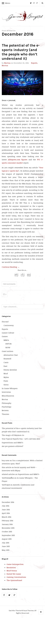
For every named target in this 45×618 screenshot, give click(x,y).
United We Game (14, 574)
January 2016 (7, 524)
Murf (6, 373)
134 (9, 284)
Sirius (6, 384)
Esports (34, 63)
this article (6, 467)
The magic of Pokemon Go (13, 435)
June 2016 (6, 509)
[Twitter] (30, 3)
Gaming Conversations (16, 577)
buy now (5, 460)
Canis (6, 362)
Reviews (5, 410)
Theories (5, 414)
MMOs (6, 340)
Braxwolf (7, 358)
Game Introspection (15, 564)
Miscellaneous (8, 396)
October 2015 (7, 531)
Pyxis (6, 381)
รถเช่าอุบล (6, 485)
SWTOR (8, 344)
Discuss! (5, 321)
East (5, 366)
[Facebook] (34, 3)
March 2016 (6, 517)
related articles (8, 474)
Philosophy (6, 403)
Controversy (9, 325)
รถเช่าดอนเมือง (8, 478)
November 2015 (8, 528)
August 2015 (7, 539)
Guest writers (7, 351)
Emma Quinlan (10, 370)
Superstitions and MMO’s (12, 442)
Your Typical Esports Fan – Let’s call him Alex (21, 439)
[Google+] (37, 3)
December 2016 (8, 502)
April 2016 (6, 513)
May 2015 (5, 550)
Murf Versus (12, 570)
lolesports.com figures (17, 159)
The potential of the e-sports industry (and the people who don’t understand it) (20, 52)
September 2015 (8, 535)
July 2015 (5, 542)
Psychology (6, 407)
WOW (7, 347)
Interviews (6, 392)
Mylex (6, 377)
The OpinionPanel (14, 580)
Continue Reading (10, 267)
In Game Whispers (10, 388)
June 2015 (6, 546)
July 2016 (5, 506)
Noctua (7, 63)
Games (5, 336)
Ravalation (11, 567)
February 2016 (7, 520)
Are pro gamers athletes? (12, 446)
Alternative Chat (11, 355)
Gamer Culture (8, 332)
